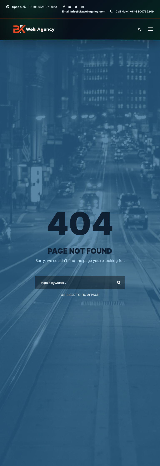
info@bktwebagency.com (88, 11)
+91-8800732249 (141, 11)
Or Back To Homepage (80, 295)
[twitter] (76, 7)
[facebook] (64, 7)
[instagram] (82, 7)
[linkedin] (70, 7)
